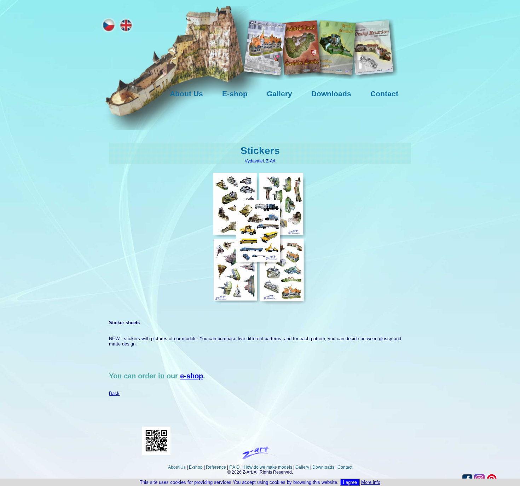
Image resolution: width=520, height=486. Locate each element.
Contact (344, 467)
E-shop (196, 467)
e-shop (191, 376)
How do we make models (268, 467)
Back (114, 393)
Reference (216, 467)
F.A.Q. (235, 467)
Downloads (323, 467)
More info (370, 482)
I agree (350, 482)
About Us (177, 467)
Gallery (302, 467)
